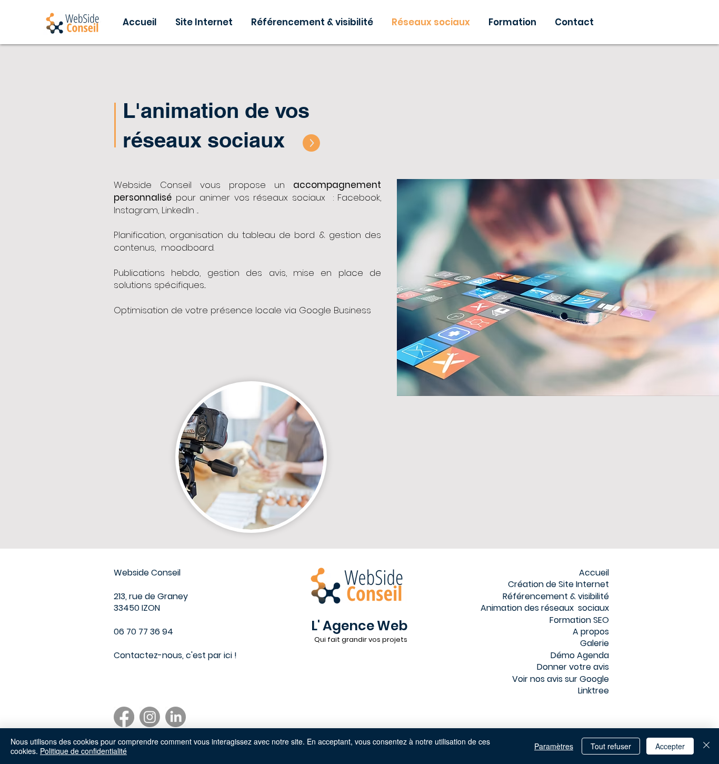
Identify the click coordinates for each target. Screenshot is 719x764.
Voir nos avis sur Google (560, 679)
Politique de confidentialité (83, 751)
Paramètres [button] (553, 746)
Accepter (670, 746)
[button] (514, 22)
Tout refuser (611, 746)
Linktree (593, 690)
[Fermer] (706, 746)
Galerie (594, 643)
